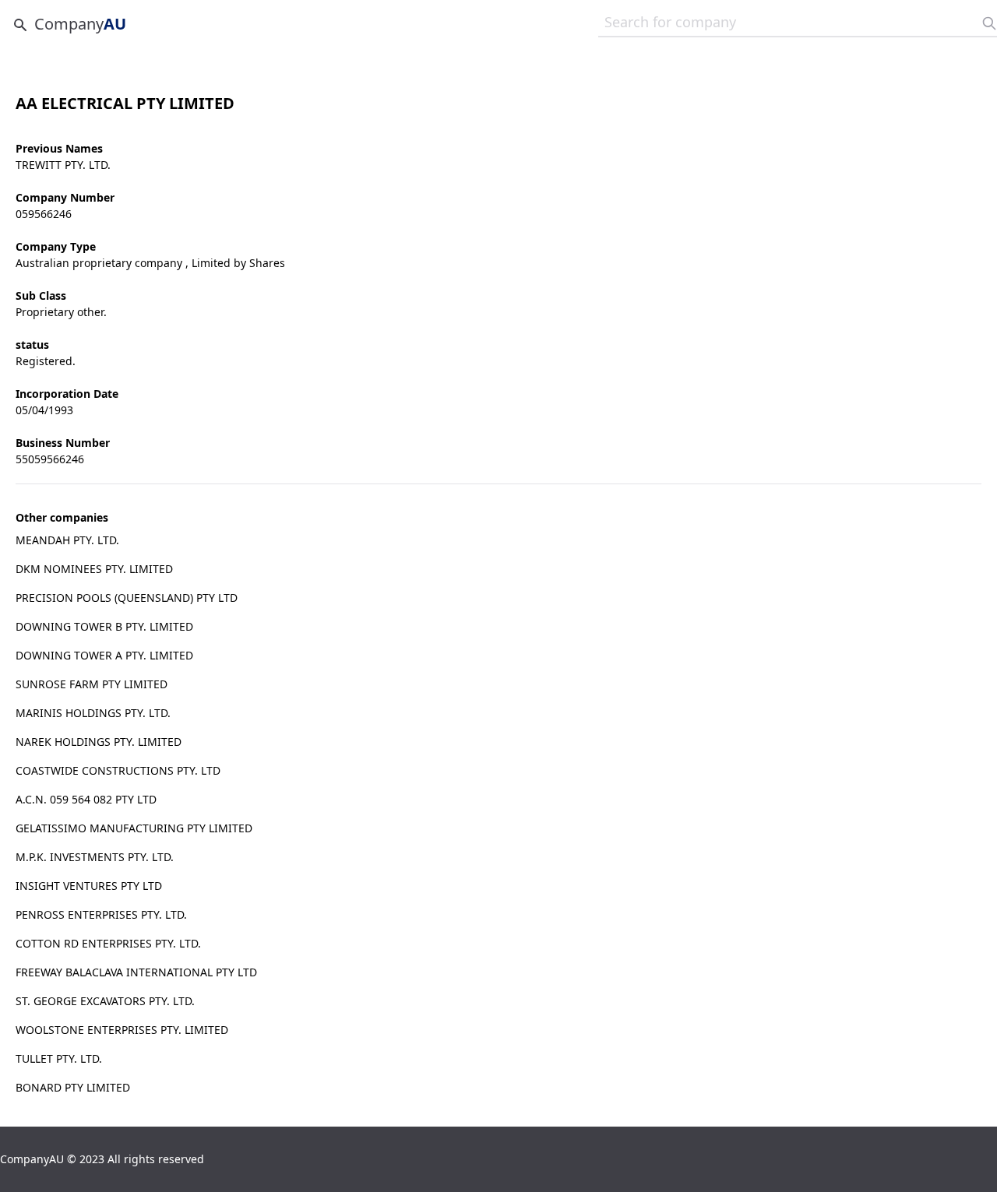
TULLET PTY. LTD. (59, 1058)
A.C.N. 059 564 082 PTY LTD (86, 799)
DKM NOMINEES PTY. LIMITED (94, 568)
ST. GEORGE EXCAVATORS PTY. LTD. (105, 1000)
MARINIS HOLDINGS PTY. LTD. (93, 712)
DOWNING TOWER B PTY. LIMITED (104, 626)
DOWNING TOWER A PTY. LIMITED (104, 655)
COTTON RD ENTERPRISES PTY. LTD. (108, 943)
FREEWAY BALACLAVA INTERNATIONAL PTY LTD (136, 972)
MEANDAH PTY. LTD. (67, 540)
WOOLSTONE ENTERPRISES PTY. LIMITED (122, 1029)
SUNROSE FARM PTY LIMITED (91, 684)
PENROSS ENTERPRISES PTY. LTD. (101, 914)
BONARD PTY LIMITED (73, 1087)
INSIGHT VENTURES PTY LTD (89, 885)
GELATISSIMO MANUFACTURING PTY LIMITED (134, 828)
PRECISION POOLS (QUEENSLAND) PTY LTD (127, 597)
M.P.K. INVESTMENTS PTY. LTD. (95, 856)
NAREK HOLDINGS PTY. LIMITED (98, 741)
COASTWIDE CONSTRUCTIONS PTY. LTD (118, 770)
